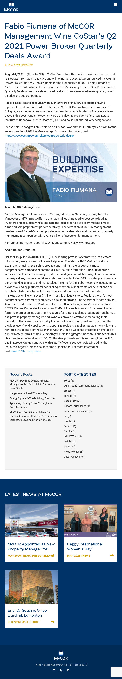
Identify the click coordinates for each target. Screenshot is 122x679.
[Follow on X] (61, 670)
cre (65, 416)
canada (68, 395)
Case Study (70, 400)
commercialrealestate (76, 411)
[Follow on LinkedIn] (68, 670)
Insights (68, 441)
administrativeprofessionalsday (81, 385)
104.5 (67, 380)
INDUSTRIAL (71, 436)
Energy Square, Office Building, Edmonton (33, 398)
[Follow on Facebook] (54, 670)
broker (27, 65)
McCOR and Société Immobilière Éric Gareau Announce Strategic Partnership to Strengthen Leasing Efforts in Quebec (33, 416)
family (67, 421)
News (67, 446)
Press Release (71, 451)
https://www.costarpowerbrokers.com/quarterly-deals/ (39, 135)
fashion (68, 426)
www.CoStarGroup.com (25, 351)
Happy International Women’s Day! (29, 393)
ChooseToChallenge (75, 405)
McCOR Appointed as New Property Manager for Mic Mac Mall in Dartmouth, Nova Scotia (32, 384)
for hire (68, 431)
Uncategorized (72, 456)
